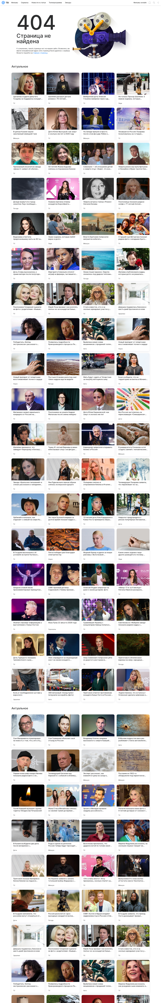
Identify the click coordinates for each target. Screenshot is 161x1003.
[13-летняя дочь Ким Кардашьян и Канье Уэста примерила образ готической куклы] (98, 509)
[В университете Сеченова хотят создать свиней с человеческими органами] (133, 439)
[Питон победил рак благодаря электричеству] (63, 545)
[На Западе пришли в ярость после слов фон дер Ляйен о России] (98, 124)
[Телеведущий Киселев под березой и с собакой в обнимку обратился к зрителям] (63, 906)
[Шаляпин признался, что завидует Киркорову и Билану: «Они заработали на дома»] (28, 439)
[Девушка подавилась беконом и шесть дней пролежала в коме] (133, 299)
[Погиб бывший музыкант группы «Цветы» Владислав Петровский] (28, 941)
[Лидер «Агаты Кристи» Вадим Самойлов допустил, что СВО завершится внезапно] (63, 825)
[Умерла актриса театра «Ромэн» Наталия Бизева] (98, 194)
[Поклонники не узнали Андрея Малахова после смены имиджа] (63, 404)
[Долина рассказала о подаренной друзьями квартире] (98, 825)
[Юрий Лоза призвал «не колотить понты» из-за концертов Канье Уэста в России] (63, 299)
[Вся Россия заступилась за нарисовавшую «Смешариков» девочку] (133, 404)
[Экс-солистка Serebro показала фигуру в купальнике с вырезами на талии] (133, 790)
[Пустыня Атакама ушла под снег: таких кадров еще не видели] (63, 369)
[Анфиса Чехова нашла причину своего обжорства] (63, 790)
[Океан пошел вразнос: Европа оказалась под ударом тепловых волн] (98, 264)
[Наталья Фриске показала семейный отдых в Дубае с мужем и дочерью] (133, 720)
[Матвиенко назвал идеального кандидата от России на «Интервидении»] (28, 404)
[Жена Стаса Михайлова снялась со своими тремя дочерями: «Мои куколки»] (63, 941)
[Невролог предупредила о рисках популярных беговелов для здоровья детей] (133, 509)
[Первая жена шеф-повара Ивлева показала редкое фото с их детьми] (28, 906)
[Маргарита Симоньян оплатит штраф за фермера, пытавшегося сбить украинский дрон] (63, 264)
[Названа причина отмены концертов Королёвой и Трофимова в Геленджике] (63, 194)
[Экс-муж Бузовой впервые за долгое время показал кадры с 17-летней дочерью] (63, 509)
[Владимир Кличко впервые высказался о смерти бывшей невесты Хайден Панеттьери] (98, 871)
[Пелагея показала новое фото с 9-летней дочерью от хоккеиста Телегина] (133, 941)
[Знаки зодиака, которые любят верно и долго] (63, 229)
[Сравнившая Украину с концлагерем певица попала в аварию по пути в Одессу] (98, 615)
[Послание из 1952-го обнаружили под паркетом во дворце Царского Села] (133, 906)
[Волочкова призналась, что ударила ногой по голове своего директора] (98, 976)
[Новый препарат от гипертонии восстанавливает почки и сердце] (133, 334)
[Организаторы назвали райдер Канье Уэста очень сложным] (28, 720)
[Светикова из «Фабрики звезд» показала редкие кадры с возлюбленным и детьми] (133, 615)
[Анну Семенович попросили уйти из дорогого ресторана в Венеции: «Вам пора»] (98, 650)
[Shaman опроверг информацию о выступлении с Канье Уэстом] (28, 615)
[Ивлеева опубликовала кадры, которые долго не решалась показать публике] (133, 264)
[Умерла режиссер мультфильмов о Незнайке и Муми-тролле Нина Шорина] (133, 159)
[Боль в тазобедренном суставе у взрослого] (28, 685)
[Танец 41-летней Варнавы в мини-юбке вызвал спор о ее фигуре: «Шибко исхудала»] (63, 439)
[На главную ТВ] (7, 2)
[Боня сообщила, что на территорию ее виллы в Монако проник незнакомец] (133, 369)
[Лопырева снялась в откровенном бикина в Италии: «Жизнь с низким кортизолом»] (98, 474)
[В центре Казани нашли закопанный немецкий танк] (28, 124)
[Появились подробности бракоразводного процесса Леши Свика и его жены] (63, 334)
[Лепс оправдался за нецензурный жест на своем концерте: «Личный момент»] (63, 650)
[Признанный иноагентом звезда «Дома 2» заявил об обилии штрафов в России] (28, 159)
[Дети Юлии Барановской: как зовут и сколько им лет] (98, 404)
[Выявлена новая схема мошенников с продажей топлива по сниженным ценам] (98, 334)
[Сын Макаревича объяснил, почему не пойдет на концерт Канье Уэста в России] (98, 720)
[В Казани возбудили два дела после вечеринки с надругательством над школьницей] (28, 976)
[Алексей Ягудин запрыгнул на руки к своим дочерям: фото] (98, 580)
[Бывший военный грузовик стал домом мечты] (28, 790)
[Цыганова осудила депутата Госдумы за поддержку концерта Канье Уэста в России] (28, 89)
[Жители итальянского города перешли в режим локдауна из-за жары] (28, 755)
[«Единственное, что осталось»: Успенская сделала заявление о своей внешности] (133, 685)
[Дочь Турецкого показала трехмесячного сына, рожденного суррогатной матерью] (28, 650)
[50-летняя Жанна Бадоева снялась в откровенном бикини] (63, 159)
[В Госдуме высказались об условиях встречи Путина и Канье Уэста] (28, 545)
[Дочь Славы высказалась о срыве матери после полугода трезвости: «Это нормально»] (28, 264)
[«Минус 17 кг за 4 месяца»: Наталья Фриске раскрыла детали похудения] (133, 580)
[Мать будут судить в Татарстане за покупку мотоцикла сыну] (98, 369)
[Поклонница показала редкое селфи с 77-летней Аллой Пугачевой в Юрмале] (133, 194)
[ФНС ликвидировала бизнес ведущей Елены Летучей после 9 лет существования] (133, 755)
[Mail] (3, 2)
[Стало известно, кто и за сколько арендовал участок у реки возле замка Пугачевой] (98, 299)
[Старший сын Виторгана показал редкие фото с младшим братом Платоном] (133, 229)
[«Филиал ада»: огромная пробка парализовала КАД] (28, 825)
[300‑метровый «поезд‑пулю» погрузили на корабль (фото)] (63, 685)
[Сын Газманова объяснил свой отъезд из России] (63, 871)
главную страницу (40, 53)
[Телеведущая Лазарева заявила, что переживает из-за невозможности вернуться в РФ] (133, 474)
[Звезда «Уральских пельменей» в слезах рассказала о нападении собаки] (28, 474)
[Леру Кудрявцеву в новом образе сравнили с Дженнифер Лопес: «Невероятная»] (63, 755)
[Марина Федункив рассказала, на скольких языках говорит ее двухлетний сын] (133, 976)
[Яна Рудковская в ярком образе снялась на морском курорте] (63, 474)
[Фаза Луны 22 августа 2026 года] (63, 615)
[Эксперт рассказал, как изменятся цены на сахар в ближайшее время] (98, 906)
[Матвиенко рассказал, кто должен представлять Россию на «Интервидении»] (98, 755)
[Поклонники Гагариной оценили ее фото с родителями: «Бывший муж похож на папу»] (28, 299)
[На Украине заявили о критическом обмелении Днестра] (63, 720)
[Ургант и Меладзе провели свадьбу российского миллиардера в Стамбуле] (98, 941)
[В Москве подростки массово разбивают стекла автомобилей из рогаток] (133, 871)
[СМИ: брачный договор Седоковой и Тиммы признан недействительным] (63, 580)
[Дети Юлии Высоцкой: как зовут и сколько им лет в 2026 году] (63, 124)
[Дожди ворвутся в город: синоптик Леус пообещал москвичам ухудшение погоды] (28, 194)
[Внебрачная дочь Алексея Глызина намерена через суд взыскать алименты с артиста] (98, 89)
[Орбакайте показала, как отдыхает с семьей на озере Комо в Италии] (28, 509)
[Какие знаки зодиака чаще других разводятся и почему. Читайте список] (133, 545)
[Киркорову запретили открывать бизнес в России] (98, 439)
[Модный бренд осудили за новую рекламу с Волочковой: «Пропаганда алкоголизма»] (98, 545)
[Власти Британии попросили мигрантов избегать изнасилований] (98, 229)
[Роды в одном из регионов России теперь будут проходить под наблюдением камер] (63, 976)
